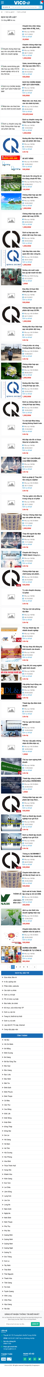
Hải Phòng (8, 1157)
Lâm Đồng (8, 1192)
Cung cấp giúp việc (11, 1029)
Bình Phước (8, 1092)
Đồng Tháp (8, 1127)
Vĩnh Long (8, 1296)
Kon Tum (7, 1183)
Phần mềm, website (11, 986)
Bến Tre (7, 1083)
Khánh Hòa (8, 1174)
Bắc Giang (8, 1070)
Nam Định (7, 1209)
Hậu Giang (8, 1304)
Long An (7, 1205)
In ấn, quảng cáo (10, 982)
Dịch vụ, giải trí (10, 12)
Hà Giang (7, 1140)
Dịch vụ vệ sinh (9, 1021)
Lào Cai (7, 1200)
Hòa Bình (7, 1161)
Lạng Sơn (7, 1196)
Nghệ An (7, 1213)
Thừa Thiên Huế (10, 1166)
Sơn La (6, 1261)
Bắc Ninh (7, 1079)
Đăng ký (35, 1324)
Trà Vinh (7, 1287)
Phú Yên (7, 1231)
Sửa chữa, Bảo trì (10, 977)
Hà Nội (6, 1040)
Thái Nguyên (8, 1274)
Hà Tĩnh (7, 1148)
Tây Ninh (7, 1265)
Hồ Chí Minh (8, 1044)
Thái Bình (7, 1270)
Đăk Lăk (7, 1114)
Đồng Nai (7, 1131)
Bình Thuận (8, 1096)
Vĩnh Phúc (8, 1300)
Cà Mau (7, 1101)
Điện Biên (7, 1122)
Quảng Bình (8, 1235)
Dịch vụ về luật (21, 12)
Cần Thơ (7, 1105)
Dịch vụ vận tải (9, 1012)
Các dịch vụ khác (10, 990)
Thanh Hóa (8, 1278)
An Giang (7, 1057)
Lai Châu (7, 1187)
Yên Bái (7, 1309)
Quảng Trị (7, 1252)
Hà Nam (7, 1144)
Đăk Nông (8, 1118)
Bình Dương (8, 1053)
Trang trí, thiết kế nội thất (13, 1016)
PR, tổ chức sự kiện (11, 999)
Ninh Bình (7, 1218)
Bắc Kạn (7, 1066)
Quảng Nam (8, 1244)
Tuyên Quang (9, 1291)
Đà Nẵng (7, 1049)
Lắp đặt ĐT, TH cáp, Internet (14, 1025)
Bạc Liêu (7, 1075)
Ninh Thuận (8, 1222)
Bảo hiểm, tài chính (11, 1003)
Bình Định (7, 1088)
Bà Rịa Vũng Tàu (10, 1062)
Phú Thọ (7, 1226)
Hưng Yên (7, 1170)
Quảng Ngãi (8, 1248)
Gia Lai (6, 1135)
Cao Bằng (7, 1109)
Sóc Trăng (8, 1257)
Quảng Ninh (8, 1239)
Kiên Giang (8, 1179)
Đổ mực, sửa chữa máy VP (14, 1008)
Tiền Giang (8, 1283)
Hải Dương (8, 1153)
